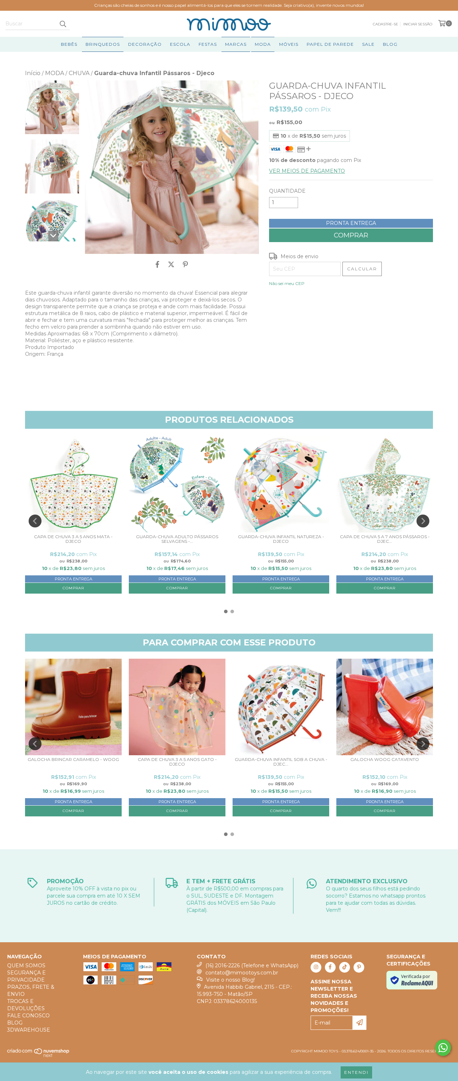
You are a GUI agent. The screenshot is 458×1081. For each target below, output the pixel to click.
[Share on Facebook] (157, 264)
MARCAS (236, 44)
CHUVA (79, 73)
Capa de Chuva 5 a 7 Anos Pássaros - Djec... (385, 539)
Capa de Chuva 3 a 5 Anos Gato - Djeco (177, 762)
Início (32, 73)
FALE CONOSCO (28, 1015)
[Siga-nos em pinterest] (359, 967)
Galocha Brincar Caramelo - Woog (73, 759)
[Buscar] (62, 23)
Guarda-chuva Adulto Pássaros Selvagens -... (177, 539)
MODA (263, 44)
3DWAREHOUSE (28, 1030)
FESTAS (208, 44)
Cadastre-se (385, 24)
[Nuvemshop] (38, 1055)
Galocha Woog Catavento (384, 759)
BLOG (390, 44)
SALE (368, 44)
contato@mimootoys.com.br (241, 972)
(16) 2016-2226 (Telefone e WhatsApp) (251, 965)
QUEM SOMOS (26, 965)
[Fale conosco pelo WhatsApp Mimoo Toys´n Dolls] (443, 1048)
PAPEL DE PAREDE (330, 44)
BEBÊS (69, 44)
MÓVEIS (288, 44)
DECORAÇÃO (145, 44)
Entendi (356, 1072)
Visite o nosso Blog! (230, 980)
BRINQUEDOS (103, 44)
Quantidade (287, 191)
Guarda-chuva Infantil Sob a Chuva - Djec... (281, 762)
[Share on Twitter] (171, 264)
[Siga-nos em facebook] (330, 967)
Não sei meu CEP (286, 283)
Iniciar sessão (417, 24)
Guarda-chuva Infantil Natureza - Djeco (281, 539)
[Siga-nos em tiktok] (344, 967)
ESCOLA (180, 44)
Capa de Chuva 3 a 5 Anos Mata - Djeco (73, 539)
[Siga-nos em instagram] (316, 967)
